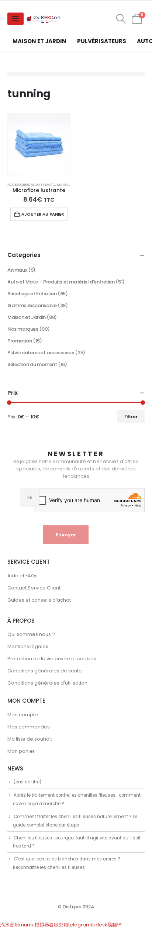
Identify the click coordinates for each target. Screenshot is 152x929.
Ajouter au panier (42, 214)
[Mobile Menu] (15, 19)
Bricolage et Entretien (31, 293)
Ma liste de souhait (29, 738)
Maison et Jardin (39, 41)
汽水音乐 (9, 924)
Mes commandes (28, 726)
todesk (99, 924)
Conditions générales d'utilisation (47, 682)
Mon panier (21, 751)
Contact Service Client (34, 587)
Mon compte (22, 714)
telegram (79, 924)
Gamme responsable (31, 305)
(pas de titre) (27, 782)
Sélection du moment (32, 364)
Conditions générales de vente (44, 670)
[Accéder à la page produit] (39, 145)
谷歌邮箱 (58, 924)
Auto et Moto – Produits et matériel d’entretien (61, 281)
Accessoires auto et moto (31, 184)
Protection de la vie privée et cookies (51, 658)
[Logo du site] (44, 19)
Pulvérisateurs (101, 41)
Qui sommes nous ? (31, 634)
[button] (121, 19)
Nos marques (22, 329)
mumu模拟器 (34, 924)
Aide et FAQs (22, 575)
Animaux (17, 270)
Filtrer (131, 417)
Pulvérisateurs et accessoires (40, 352)
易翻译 (114, 924)
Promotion (19, 340)
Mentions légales (27, 646)
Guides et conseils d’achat (39, 599)
